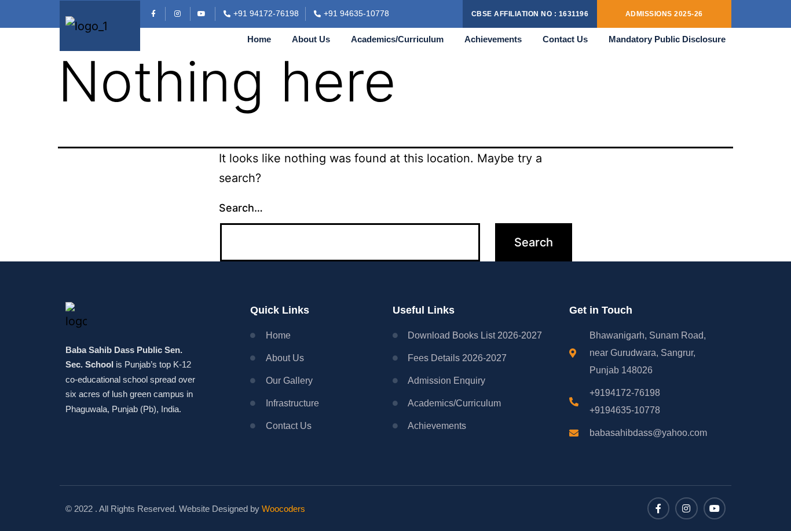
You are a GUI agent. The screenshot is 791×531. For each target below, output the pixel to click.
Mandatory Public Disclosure (667, 39)
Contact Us (565, 39)
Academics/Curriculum (397, 39)
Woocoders (283, 509)
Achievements (493, 39)
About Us (311, 39)
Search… (241, 208)
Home (259, 39)
